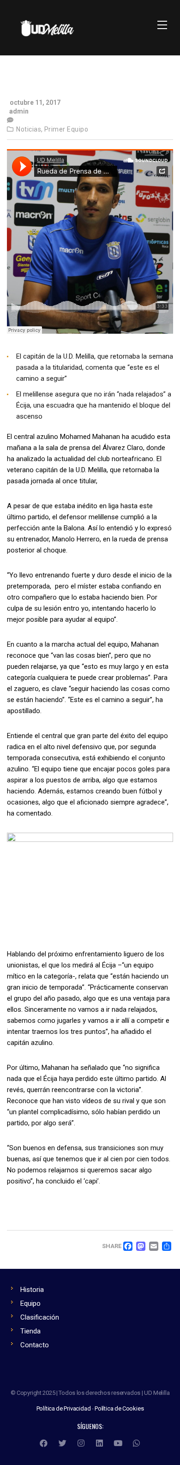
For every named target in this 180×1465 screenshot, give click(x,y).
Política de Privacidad (63, 1408)
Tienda (30, 1331)
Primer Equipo (66, 129)
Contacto (34, 1345)
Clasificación (39, 1317)
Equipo (30, 1303)
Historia (32, 1289)
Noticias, (29, 129)
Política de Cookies (119, 1408)
